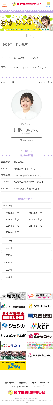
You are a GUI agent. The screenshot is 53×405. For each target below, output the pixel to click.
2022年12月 (44, 82)
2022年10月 (8, 82)
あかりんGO (34, 11)
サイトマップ (38, 386)
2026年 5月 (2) (13, 219)
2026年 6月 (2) (36, 212)
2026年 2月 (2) (36, 225)
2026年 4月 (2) (36, 219)
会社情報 (23, 382)
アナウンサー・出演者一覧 (16, 11)
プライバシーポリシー (40, 382)
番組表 (4, 6)
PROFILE (28, 140)
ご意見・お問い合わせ (19, 386)
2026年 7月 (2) (13, 212)
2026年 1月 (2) (13, 232)
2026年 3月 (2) (13, 225)
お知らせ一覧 (9, 382)
